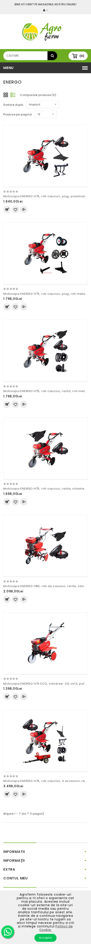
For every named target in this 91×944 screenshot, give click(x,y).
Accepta (45, 938)
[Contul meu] (45, 10)
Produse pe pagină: (17, 114)
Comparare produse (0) (38, 95)
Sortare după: (13, 105)
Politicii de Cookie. (56, 928)
